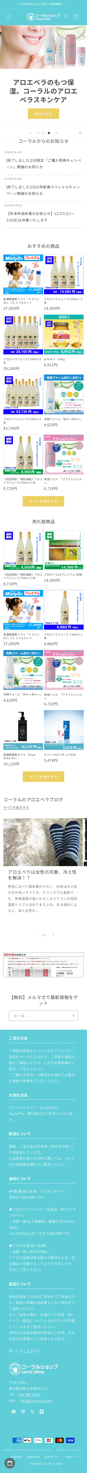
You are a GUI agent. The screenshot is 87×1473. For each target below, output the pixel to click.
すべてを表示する (43, 501)
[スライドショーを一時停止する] (82, 133)
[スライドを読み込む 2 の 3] (43, 133)
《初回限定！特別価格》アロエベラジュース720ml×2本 (23, 480)
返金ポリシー (52, 1456)
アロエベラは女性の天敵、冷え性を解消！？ (42, 875)
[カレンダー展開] (9, 1463)
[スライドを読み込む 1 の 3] (38, 133)
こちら (28, 1350)
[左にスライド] (34, 935)
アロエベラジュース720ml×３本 (63, 300)
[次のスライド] (56, 133)
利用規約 (16, 1456)
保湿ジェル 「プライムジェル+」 (63, 480)
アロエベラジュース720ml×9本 (22, 420)
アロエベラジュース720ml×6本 (22, 360)
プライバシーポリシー (70, 1450)
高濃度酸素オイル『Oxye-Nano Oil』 (19, 756)
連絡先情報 (33, 1456)
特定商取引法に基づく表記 (46, 1463)
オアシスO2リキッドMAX (60, 754)
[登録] (73, 1015)
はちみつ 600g (54, 359)
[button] (9, 17)
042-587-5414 (29, 1394)
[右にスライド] (53, 935)
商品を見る (43, 113)
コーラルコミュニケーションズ (32, 1450)
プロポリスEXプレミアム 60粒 (63, 574)
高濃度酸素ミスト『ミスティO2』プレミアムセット (21, 300)
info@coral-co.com (36, 1400)
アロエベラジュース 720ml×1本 (63, 636)
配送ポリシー (73, 1456)
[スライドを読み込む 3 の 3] (49, 133)
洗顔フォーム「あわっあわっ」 (63, 419)
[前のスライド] (30, 133)
